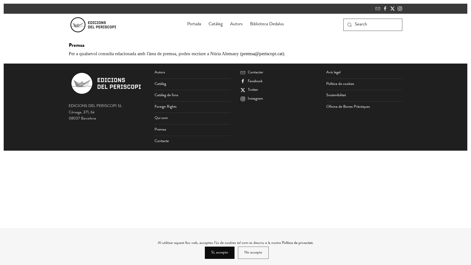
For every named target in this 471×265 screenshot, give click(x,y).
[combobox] (372, 25)
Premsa (160, 130)
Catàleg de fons (166, 95)
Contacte (162, 141)
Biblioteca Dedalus (267, 24)
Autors (236, 24)
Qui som (161, 118)
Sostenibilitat (336, 95)
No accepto (253, 253)
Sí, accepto (219, 253)
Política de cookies (340, 84)
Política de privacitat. (298, 243)
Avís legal (333, 73)
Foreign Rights (166, 107)
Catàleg (216, 24)
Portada (194, 24)
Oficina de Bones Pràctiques (348, 107)
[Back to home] (94, 25)
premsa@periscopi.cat (262, 53)
